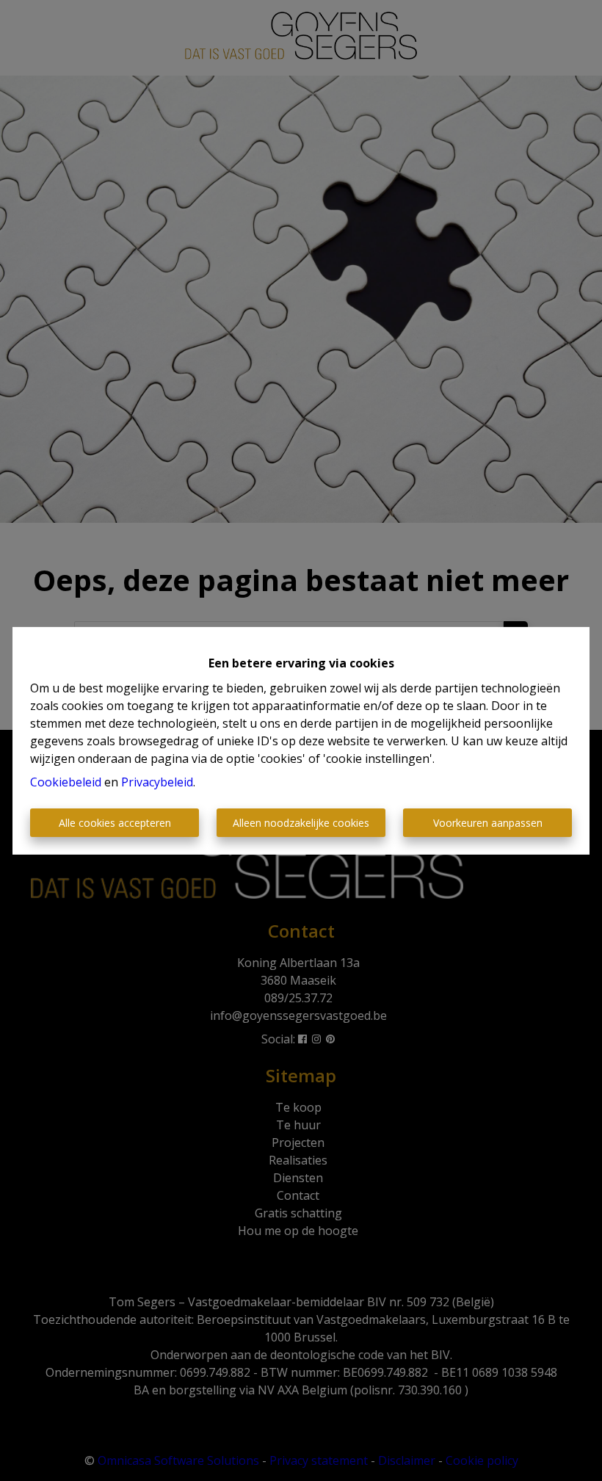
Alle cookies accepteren (115, 823)
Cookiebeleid (65, 782)
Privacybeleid (157, 782)
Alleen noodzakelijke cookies (301, 823)
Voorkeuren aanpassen (488, 823)
